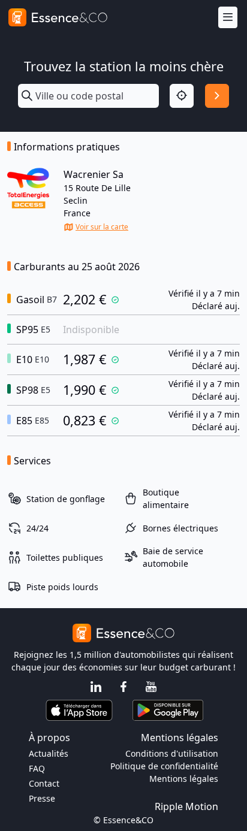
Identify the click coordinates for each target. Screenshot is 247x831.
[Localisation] (182, 96)
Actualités (48, 753)
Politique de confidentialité (164, 766)
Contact (44, 783)
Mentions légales (183, 778)
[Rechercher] (217, 96)
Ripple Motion (186, 806)
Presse (42, 798)
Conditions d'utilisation (171, 753)
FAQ (37, 768)
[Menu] (227, 18)
